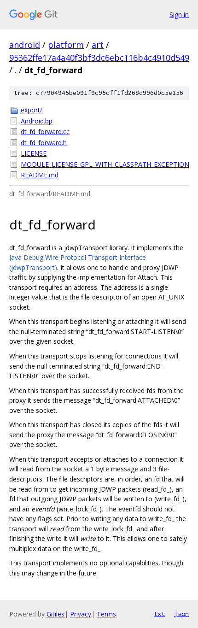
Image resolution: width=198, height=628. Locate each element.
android (24, 44)
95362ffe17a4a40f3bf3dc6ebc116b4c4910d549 (99, 57)
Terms (106, 614)
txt (159, 614)
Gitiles (55, 614)
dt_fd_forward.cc (45, 131)
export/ (31, 110)
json (181, 614)
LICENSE (34, 153)
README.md (39, 174)
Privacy (80, 614)
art (98, 44)
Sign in (179, 14)
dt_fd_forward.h (44, 142)
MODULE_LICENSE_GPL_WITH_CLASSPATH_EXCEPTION (105, 164)
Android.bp (36, 121)
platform (66, 44)
